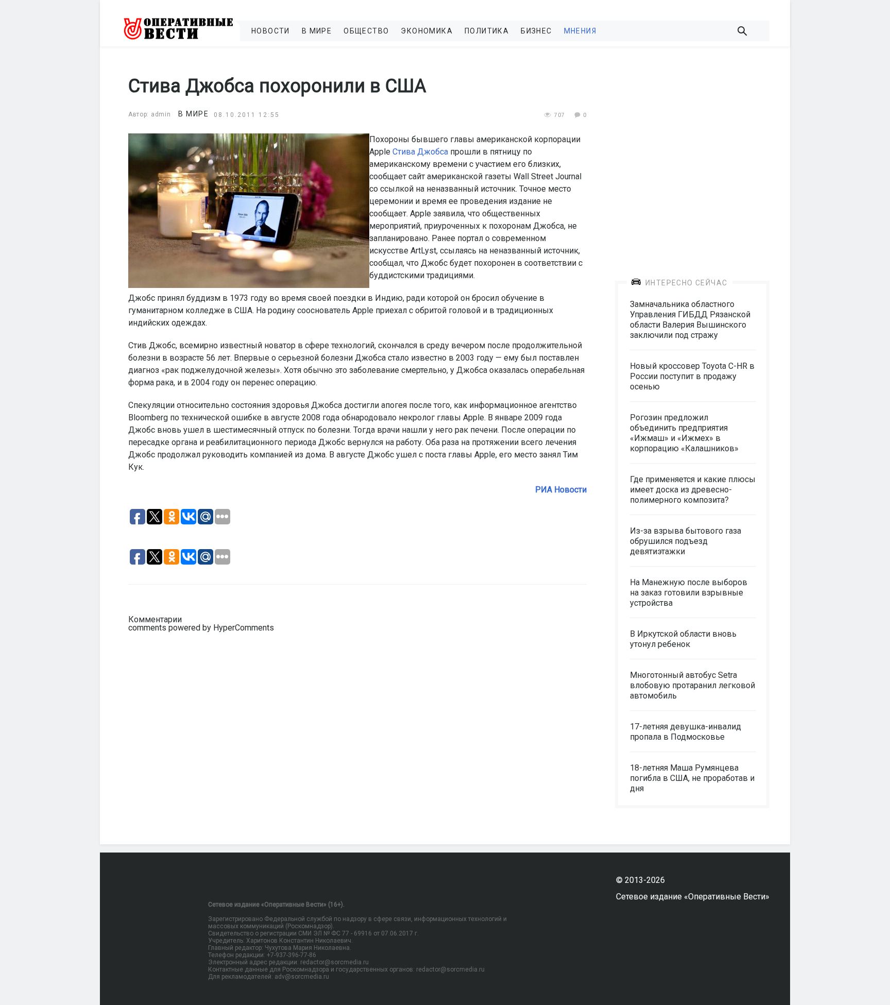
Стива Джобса (420, 152)
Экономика (427, 31)
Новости (270, 31)
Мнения (580, 31)
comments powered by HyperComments (201, 628)
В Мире (317, 31)
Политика (487, 31)
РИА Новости (561, 490)
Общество (366, 31)
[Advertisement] (692, 156)
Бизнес (536, 31)
